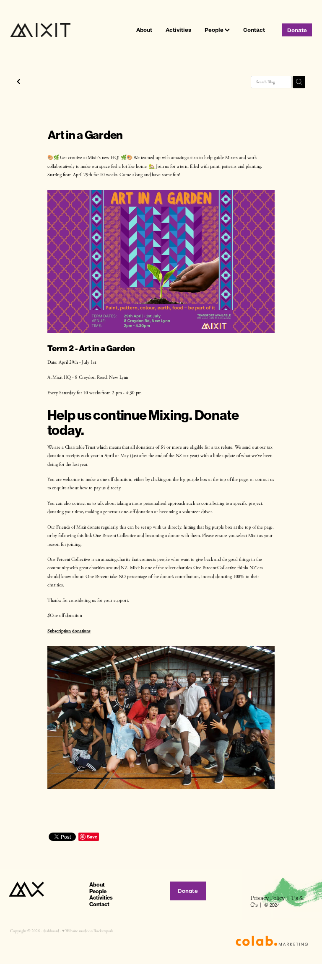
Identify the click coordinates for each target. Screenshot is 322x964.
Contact (254, 29)
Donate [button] (188, 891)
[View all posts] (18, 82)
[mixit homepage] (40, 30)
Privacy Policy (268, 898)
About (144, 29)
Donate (297, 29)
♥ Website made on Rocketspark (87, 930)
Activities (178, 29)
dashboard (51, 930)
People (215, 29)
